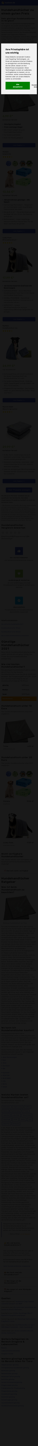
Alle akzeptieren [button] (18, 85)
